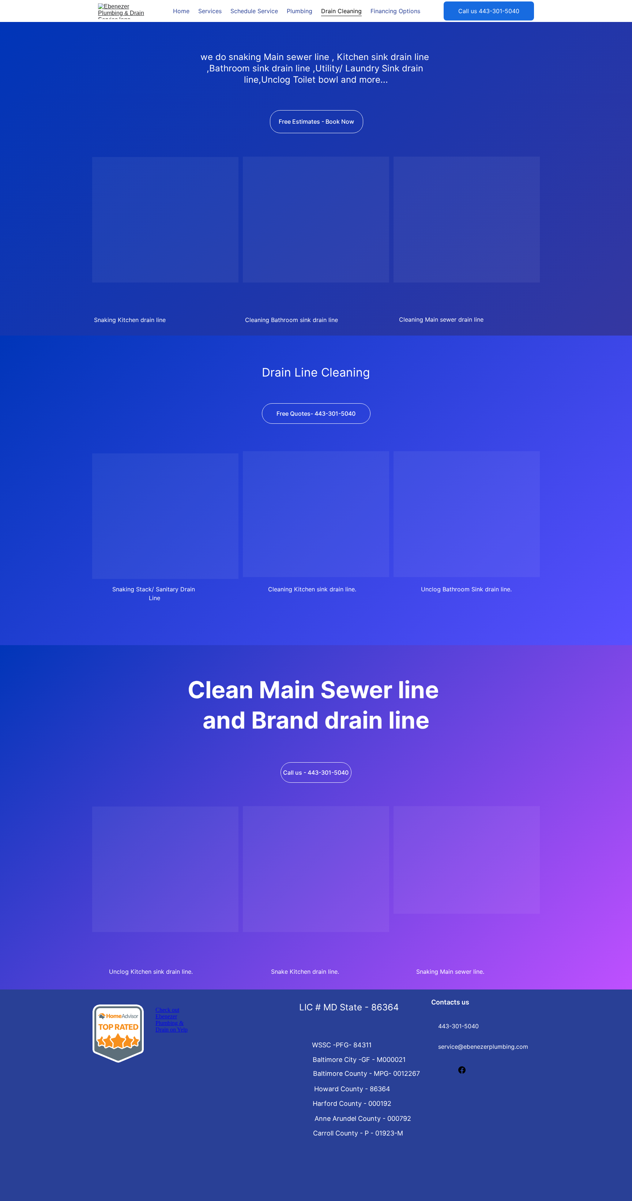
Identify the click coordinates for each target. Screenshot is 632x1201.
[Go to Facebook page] (462, 1070)
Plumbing (299, 11)
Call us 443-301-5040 (488, 11)
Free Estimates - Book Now (316, 121)
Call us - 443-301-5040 (316, 772)
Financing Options (395, 11)
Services (210, 11)
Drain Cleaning (341, 11)
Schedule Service (254, 11)
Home (181, 11)
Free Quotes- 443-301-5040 (316, 413)
